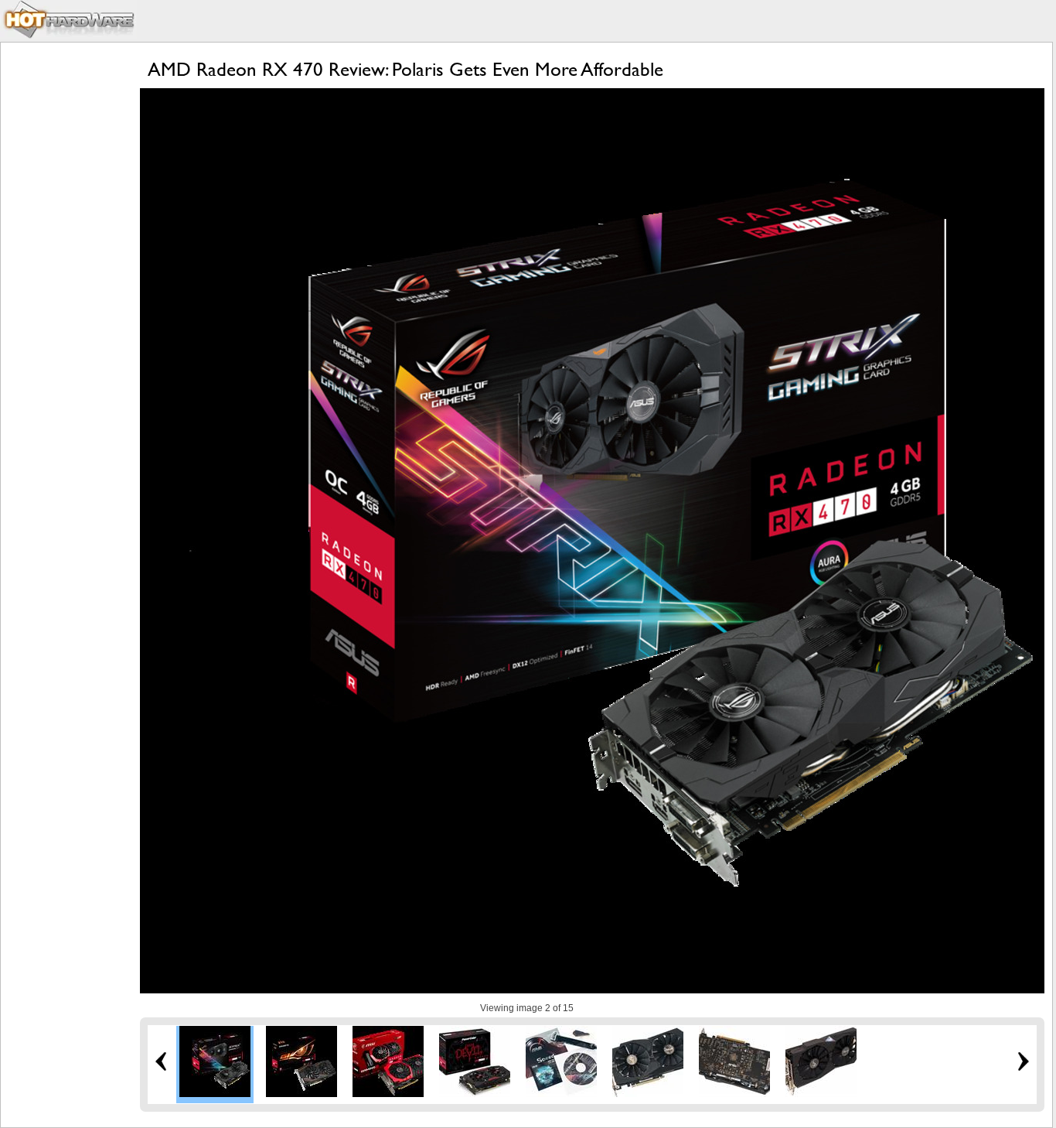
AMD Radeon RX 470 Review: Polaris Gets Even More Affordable (405, 69)
